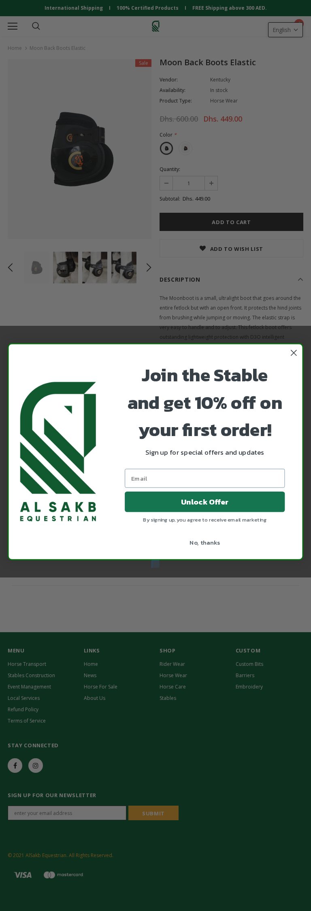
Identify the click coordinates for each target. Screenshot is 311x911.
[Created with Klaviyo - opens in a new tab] (156, 564)
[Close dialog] (293, 352)
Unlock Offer (204, 501)
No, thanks (205, 542)
